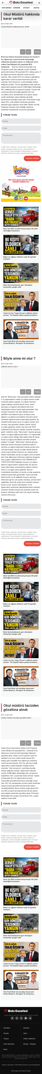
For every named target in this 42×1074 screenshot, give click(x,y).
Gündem (16, 8)
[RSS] (30, 1018)
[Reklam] (21, 201)
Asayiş (36, 8)
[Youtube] (26, 1018)
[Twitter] (21, 1018)
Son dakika (6, 8)
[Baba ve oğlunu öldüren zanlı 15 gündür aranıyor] (21, 245)
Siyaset (26, 8)
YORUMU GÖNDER (32, 158)
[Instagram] (17, 1018)
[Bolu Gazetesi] (21, 1010)
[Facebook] (12, 1018)
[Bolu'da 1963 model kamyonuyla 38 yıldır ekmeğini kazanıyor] (21, 217)
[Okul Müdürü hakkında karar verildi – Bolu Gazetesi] (21, 2)
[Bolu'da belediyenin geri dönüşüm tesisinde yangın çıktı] (21, 273)
